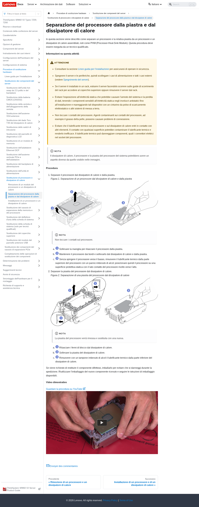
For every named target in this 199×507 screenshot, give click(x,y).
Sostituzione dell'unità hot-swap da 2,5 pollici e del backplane (18, 90)
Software (70, 4)
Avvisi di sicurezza (11, 274)
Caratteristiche (9, 35)
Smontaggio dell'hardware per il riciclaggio (17, 279)
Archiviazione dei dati (51, 4)
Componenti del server (13, 49)
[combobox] (7, 13)
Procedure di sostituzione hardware (14, 70)
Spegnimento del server (75, 79)
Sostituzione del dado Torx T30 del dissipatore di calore (19, 121)
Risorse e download (12, 27)
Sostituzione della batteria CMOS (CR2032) (18, 98)
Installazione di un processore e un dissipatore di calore (24, 202)
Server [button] (30, 4)
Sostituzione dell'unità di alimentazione (17, 172)
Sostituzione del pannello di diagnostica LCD (19, 135)
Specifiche (7, 40)
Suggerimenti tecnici (12, 270)
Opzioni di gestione (12, 44)
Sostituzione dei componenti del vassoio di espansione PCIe (19, 248)
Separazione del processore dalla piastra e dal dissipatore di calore (23, 195)
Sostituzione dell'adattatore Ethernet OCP (18, 149)
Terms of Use (126, 500)
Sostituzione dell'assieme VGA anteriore (18, 114)
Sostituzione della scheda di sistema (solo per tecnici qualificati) (19, 226)
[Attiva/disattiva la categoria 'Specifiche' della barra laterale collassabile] (39, 40)
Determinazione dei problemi (16, 261)
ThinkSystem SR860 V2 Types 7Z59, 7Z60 (20, 21)
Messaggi (7, 265)
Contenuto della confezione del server (20, 31)
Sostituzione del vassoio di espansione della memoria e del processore (19, 210)
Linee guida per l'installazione (18, 76)
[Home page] (49, 13)
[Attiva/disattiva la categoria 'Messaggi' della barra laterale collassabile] (39, 265)
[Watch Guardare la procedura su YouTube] (102, 422)
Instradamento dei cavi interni (16, 53)
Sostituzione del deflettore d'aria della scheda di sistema (20, 218)
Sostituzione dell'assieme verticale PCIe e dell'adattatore (18, 157)
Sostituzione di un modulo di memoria (19, 142)
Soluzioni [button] (83, 4)
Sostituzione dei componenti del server (19, 82)
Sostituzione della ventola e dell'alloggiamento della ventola (19, 106)
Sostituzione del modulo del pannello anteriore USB (19, 241)
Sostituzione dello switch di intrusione (18, 128)
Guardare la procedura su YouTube (64, 389)
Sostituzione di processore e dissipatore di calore (19, 179)
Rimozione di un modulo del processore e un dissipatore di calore (22, 187)
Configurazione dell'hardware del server (18, 59)
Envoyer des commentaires (64, 466)
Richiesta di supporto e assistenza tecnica (13, 286)
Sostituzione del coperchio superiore (18, 234)
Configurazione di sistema (15, 65)
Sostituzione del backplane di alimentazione (19, 165)
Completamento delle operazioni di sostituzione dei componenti (21, 255)
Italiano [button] (155, 4)
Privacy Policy (110, 500)
